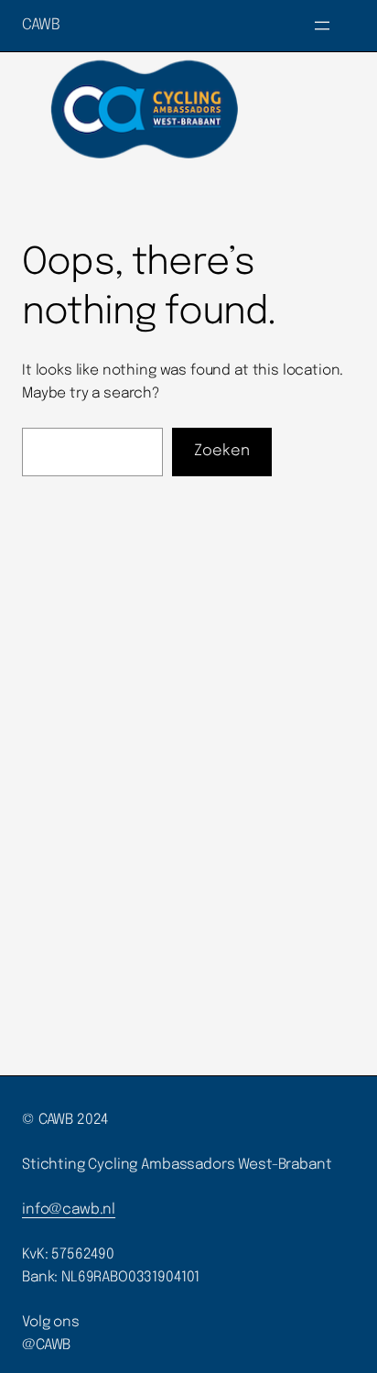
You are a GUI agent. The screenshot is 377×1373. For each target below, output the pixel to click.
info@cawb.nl (68, 1210)
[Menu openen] (322, 26)
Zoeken (222, 451)
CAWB (41, 25)
